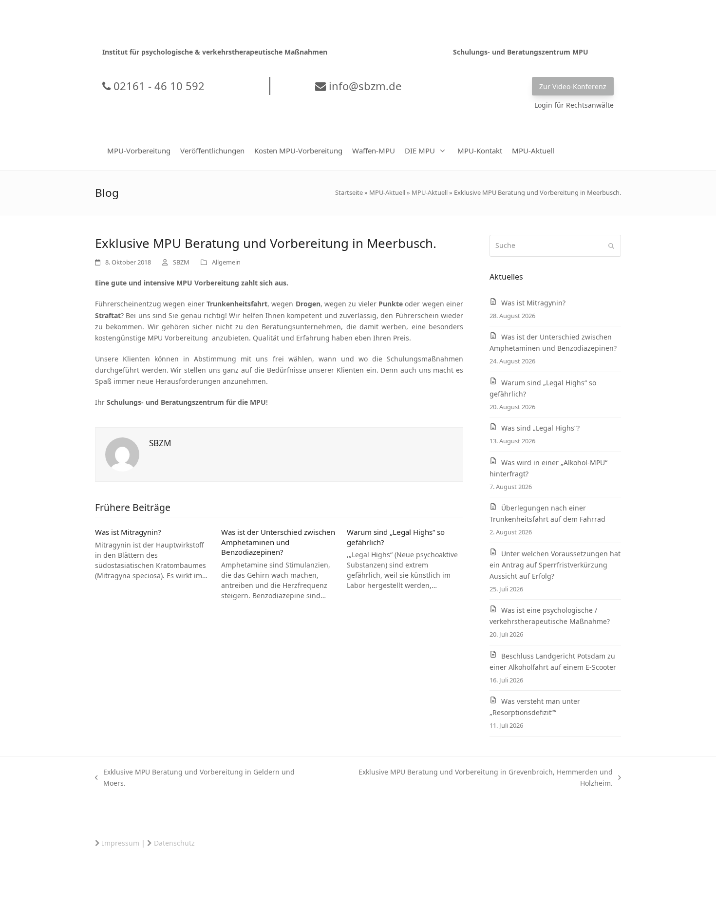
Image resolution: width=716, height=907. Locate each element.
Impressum (120, 843)
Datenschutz (174, 843)
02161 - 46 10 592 (158, 85)
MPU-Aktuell (387, 192)
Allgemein (226, 262)
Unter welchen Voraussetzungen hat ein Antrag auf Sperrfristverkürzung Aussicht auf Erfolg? (555, 565)
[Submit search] (611, 246)
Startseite (349, 192)
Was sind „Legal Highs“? (540, 428)
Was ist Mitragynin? (128, 532)
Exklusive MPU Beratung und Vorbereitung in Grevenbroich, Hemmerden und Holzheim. (470, 778)
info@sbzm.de (363, 85)
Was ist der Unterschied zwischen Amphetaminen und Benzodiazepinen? (278, 542)
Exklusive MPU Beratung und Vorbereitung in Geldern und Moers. (195, 778)
